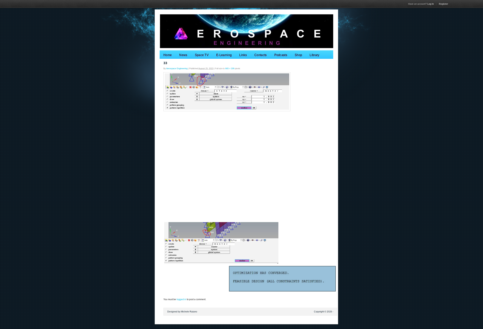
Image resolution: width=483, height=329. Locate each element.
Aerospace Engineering (177, 68)
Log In (421, 4)
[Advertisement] (241, 140)
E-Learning (224, 55)
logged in (181, 299)
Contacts (260, 55)
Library (314, 55)
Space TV (202, 55)
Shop (298, 55)
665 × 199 (229, 68)
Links (243, 55)
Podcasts (280, 55)
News (183, 55)
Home (167, 55)
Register (443, 4)
